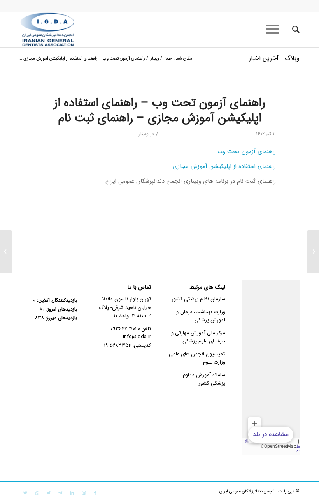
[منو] (275, 29)
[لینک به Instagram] (83, 493)
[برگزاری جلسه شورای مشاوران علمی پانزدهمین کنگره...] (313, 251)
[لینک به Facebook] (95, 493)
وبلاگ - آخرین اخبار (274, 58)
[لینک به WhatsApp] (37, 493)
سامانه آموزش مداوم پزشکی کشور (204, 379)
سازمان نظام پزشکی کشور (198, 299)
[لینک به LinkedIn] (72, 493)
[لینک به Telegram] (60, 493)
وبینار (144, 134)
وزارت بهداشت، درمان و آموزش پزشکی (200, 316)
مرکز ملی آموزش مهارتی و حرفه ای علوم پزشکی (198, 337)
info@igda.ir (137, 337)
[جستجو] (292, 29)
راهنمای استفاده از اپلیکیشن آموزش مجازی (224, 166)
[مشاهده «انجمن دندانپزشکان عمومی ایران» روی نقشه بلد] (271, 367)
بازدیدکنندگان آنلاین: (56, 300)
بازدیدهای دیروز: (60, 317)
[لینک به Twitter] (48, 493)
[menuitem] (292, 29)
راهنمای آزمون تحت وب (246, 151)
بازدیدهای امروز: (61, 309)
